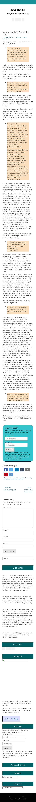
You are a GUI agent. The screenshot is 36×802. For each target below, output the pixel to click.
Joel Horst (18, 9)
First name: (8, 442)
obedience (15, 480)
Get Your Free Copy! (11, 719)
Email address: (9, 436)
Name (5, 530)
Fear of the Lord (8, 478)
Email (5, 537)
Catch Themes (22, 798)
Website (5, 543)
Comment (7, 507)
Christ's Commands (25, 478)
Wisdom (16, 478)
